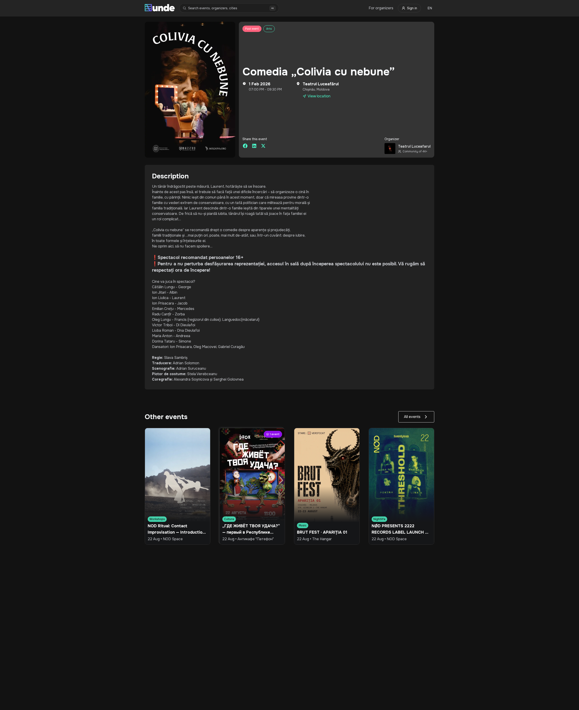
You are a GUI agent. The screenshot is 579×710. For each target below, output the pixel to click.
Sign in (412, 8)
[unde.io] (160, 8)
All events (412, 416)
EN (430, 8)
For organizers (381, 8)
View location (319, 96)
